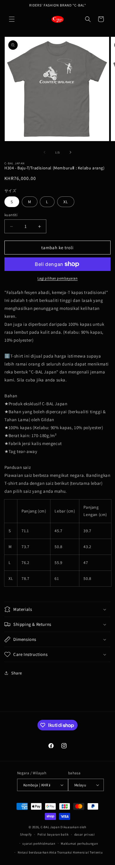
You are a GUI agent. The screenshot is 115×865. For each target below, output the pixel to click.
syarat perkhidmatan (38, 843)
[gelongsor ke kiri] (44, 152)
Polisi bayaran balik (53, 834)
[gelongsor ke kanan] (70, 152)
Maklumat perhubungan (79, 843)
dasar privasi (84, 834)
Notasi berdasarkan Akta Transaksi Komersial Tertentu (60, 852)
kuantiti (10, 214)
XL (65, 201)
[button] (11, 19)
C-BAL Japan (50, 827)
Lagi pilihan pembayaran (57, 278)
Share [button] (16, 673)
